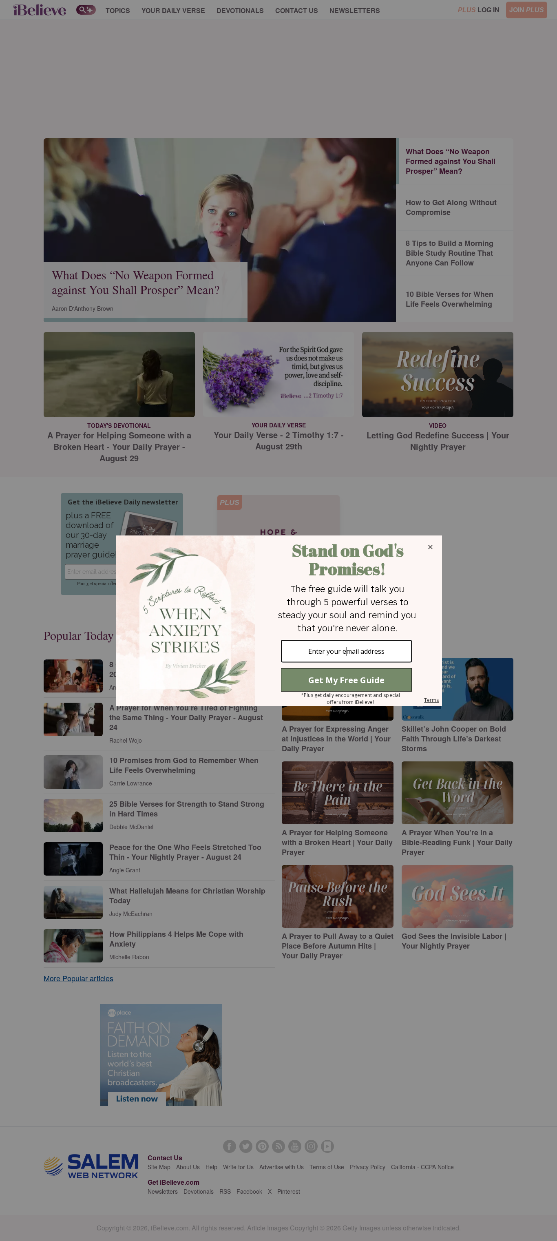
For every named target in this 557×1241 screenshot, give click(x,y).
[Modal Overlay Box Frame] (278, 620)
